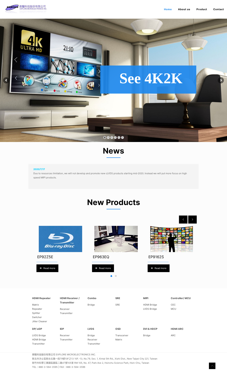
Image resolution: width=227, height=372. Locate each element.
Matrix (35, 304)
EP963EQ (101, 257)
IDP (62, 328)
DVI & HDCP (150, 328)
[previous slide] (183, 220)
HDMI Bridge (150, 304)
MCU (173, 308)
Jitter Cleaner (39, 321)
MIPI (145, 298)
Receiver (65, 309)
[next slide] (192, 220)
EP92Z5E (45, 257)
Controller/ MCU (181, 298)
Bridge (91, 304)
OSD (118, 328)
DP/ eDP (37, 328)
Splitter (36, 313)
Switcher (37, 317)
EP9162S (156, 257)
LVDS (91, 328)
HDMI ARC (177, 328)
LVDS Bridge (150, 308)
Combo (92, 298)
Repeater (37, 308)
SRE (117, 298)
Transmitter (66, 313)
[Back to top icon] (212, 366)
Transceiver (121, 335)
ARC (173, 335)
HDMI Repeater (41, 298)
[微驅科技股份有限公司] (26, 9)
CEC (173, 304)
